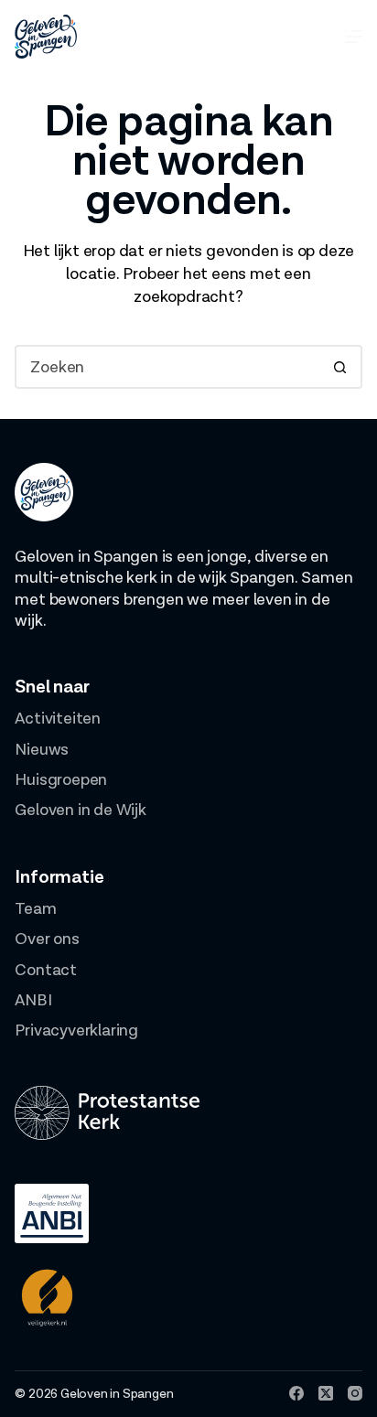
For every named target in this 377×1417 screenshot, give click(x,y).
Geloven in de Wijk (80, 810)
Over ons (47, 939)
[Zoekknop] (340, 367)
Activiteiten (58, 718)
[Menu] (354, 36)
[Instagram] (355, 1393)
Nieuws (42, 749)
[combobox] (167, 367)
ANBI (33, 1000)
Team (35, 908)
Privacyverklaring (76, 1030)
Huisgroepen (61, 779)
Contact (46, 970)
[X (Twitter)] (325, 1393)
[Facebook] (296, 1393)
